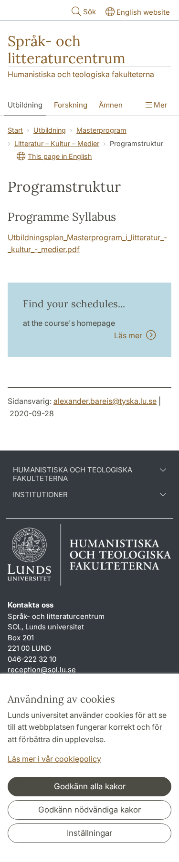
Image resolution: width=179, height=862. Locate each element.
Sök (89, 11)
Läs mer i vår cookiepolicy (54, 759)
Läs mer (130, 335)
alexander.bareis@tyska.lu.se (105, 401)
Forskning (70, 104)
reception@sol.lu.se (42, 669)
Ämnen (111, 104)
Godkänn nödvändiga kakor (89, 809)
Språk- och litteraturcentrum (67, 49)
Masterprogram (101, 130)
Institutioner (40, 494)
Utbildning (25, 104)
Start (15, 130)
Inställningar (89, 833)
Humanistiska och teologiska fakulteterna (81, 74)
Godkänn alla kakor (90, 786)
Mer (160, 104)
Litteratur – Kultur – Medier (56, 143)
